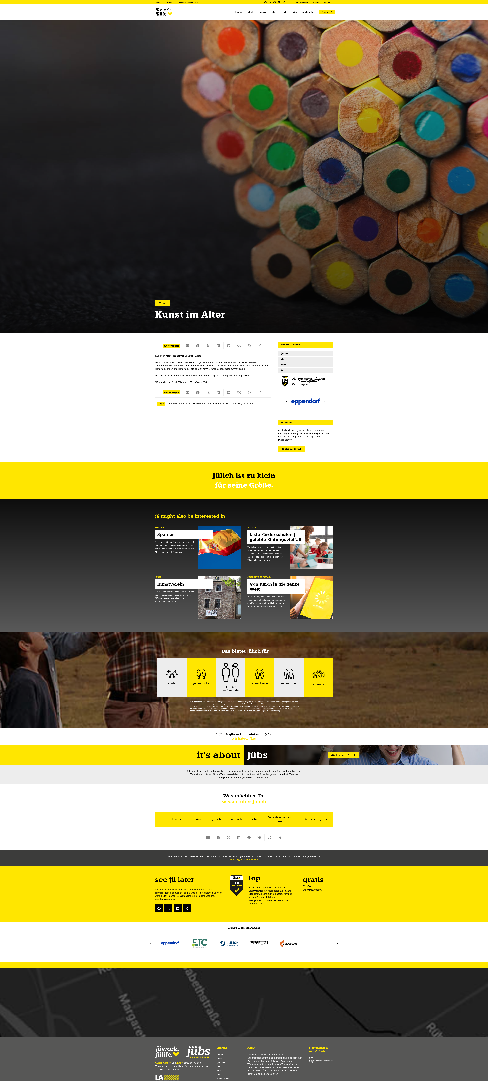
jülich (220, 1058)
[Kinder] (172, 674)
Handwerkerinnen (216, 403)
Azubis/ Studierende (230, 689)
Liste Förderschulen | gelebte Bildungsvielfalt (276, 537)
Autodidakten (185, 403)
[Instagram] (270, 2)
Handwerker (199, 403)
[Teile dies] (198, 345)
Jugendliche (201, 683)
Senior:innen (289, 683)
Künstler (237, 403)
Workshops (248, 403)
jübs (283, 370)
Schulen (251, 527)
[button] (327, 12)
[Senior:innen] (289, 674)
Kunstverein (170, 584)
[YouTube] (274, 2)
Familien (318, 684)
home (220, 1054)
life (282, 359)
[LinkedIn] (279, 2)
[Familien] (318, 674)
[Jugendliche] (201, 674)
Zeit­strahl (160, 527)
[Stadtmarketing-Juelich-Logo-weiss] (321, 1060)
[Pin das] (229, 345)
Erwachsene (260, 683)
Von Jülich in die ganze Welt (275, 586)
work (283, 364)
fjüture (284, 353)
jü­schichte (253, 577)
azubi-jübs (223, 1078)
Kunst (229, 403)
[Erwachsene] (259, 674)
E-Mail (195, 896)
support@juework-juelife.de (244, 859)
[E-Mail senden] (187, 345)
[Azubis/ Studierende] (230, 672)
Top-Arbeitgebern (268, 774)
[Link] (173, 819)
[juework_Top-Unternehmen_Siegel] (285, 381)
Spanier (165, 534)
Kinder (172, 683)
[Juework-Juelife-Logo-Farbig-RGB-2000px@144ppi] (163, 12)
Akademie (172, 403)
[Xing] (283, 2)
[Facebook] (265, 2)
